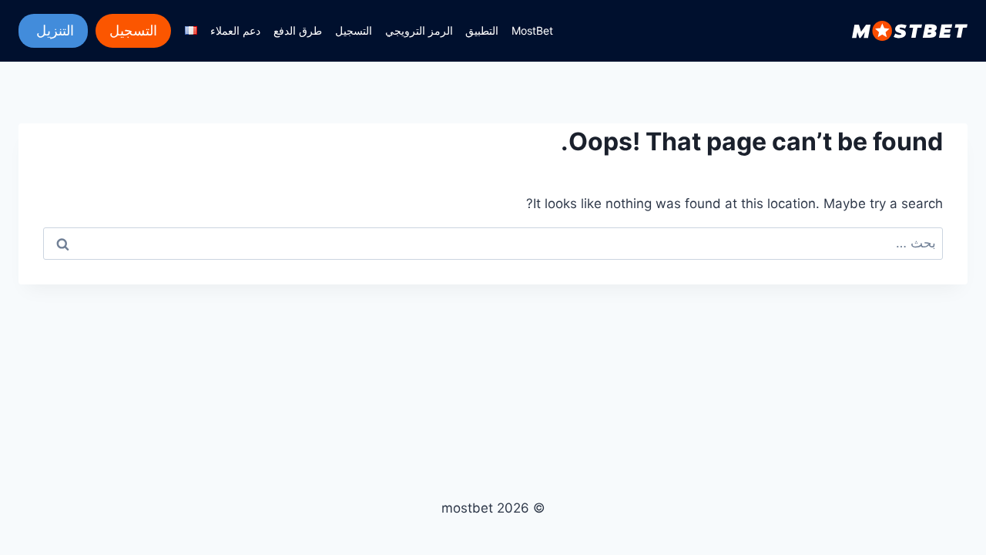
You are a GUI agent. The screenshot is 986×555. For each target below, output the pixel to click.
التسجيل (353, 30)
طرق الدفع (297, 30)
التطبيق (481, 30)
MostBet (532, 30)
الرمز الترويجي (419, 30)
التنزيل (53, 30)
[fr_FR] (191, 31)
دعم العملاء (235, 30)
